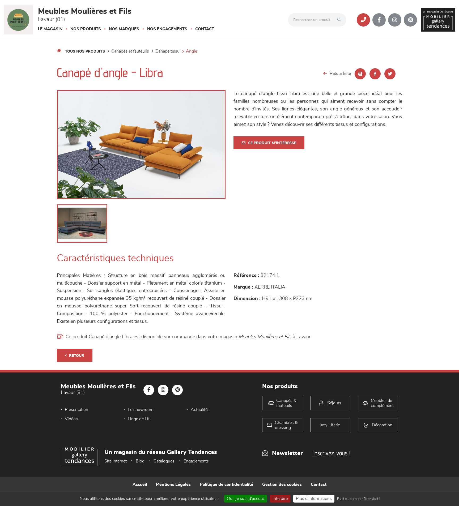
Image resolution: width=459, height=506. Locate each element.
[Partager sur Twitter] (390, 73)
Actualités (200, 410)
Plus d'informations (314, 498)
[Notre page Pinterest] (410, 20)
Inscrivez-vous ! (331, 453)
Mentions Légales (173, 484)
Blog (140, 461)
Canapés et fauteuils (130, 51)
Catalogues (164, 461)
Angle (191, 51)
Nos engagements (167, 29)
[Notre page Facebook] (379, 20)
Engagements (196, 461)
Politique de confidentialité (226, 484)
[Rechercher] (340, 20)
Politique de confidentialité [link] (358, 499)
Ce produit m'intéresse (272, 143)
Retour (76, 356)
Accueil (140, 484)
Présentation (76, 410)
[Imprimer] (360, 73)
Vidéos (71, 419)
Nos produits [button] (85, 29)
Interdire (280, 498)
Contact (204, 29)
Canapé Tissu (167, 51)
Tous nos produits (85, 51)
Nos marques (124, 29)
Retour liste (340, 73)
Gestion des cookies (282, 484)
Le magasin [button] (50, 29)
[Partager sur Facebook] (375, 73)
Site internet (115, 461)
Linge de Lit (139, 419)
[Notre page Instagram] (394, 20)
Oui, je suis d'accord (245, 498)
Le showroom (140, 410)
